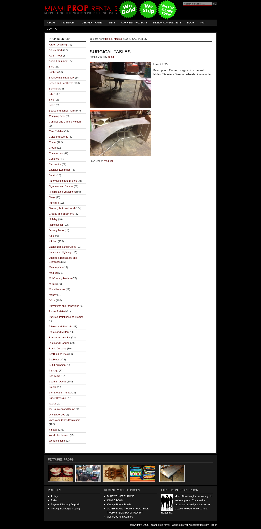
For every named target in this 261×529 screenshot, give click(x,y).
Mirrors (53, 284)
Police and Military (59, 332)
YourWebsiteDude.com (197, 524)
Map (202, 22)
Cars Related (56, 131)
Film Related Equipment (62, 191)
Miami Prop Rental (111, 10)
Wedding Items (57, 440)
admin (111, 56)
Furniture (54, 202)
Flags (52, 197)
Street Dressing (57, 398)
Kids (51, 235)
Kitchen (53, 241)
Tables (52, 403)
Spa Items (54, 376)
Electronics (55, 164)
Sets (112, 22)
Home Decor (56, 224)
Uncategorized (57, 414)
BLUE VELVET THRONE (120, 496)
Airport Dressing (58, 44)
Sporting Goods (57, 381)
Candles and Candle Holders (65, 121)
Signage (53, 370)
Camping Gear (57, 116)
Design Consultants (167, 22)
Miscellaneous (57, 289)
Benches (54, 88)
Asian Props (55, 55)
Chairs (52, 142)
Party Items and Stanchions (64, 306)
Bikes (52, 94)
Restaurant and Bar (60, 337)
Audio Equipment (58, 61)
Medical (108, 161)
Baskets (53, 72)
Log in (214, 524)
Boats (52, 105)
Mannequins (56, 267)
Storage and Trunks (60, 392)
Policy (54, 496)
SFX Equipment (57, 365)
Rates (54, 500)
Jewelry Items (56, 230)
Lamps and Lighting (60, 252)
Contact (53, 28)
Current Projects (134, 22)
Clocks (52, 147)
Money (52, 295)
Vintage (53, 429)
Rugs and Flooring (59, 343)
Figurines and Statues (61, 186)
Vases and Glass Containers (64, 420)
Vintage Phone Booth (119, 504)
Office (52, 300)
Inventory (68, 22)
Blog (190, 22)
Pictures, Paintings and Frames (66, 317)
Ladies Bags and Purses (62, 246)
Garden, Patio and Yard (62, 208)
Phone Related (57, 311)
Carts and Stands (58, 136)
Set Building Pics (58, 354)
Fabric (52, 175)
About (51, 22)
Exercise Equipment (60, 169)
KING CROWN (115, 500)
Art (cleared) (56, 50)
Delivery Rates (92, 22)
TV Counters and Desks (62, 409)
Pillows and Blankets (60, 326)
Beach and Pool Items (61, 83)
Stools (52, 387)
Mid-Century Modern (60, 278)
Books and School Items (62, 110)
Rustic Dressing (57, 348)
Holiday (53, 219)
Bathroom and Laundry (61, 77)
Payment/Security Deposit (65, 504)
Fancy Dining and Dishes (63, 180)
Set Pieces (55, 359)
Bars (51, 66)
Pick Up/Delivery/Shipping (65, 508)
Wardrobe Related (59, 435)
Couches (54, 158)
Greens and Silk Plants (61, 213)
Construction (56, 153)
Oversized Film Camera (120, 516)
